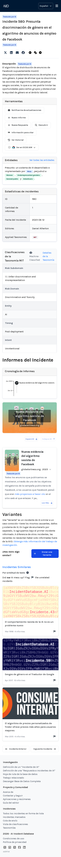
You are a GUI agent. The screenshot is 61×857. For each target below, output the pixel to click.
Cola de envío (10, 820)
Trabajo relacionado (13, 777)
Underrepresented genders (28, 175)
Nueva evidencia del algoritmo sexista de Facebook (29, 416)
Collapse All (47, 439)
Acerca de (8, 792)
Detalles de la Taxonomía (48, 256)
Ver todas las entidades (41, 160)
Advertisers (28, 179)
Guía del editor (11, 802)
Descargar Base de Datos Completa (22, 781)
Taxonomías (9, 827)
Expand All (30, 439)
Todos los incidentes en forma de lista (23, 813)
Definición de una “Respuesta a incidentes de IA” (29, 770)
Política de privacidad (15, 842)
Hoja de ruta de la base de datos (20, 774)
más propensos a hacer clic (30, 494)
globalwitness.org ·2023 (34, 469)
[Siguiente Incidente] (41, 52)
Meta (29, 171)
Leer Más (45, 503)
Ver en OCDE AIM (24, 147)
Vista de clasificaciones (15, 824)
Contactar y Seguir (13, 795)
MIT (35, 237)
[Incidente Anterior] (30, 52)
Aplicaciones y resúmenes (17, 799)
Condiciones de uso (13, 838)
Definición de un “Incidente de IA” (21, 767)
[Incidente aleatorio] (36, 52)
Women (9, 175)
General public (12, 179)
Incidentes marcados (14, 817)
